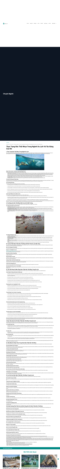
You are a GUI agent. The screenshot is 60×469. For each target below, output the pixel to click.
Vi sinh (28, 23)
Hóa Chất (31, 23)
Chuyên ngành (16, 144)
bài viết (42, 23)
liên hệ (50, 23)
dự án (38, 23)
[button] (54, 23)
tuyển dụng (45, 23)
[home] (5, 23)
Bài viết (11, 144)
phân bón (35, 23)
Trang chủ (8, 144)
